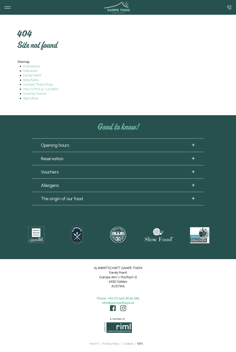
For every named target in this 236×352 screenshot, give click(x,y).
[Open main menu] (7, 7)
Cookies (128, 343)
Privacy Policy (111, 343)
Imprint (94, 343)
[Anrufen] (229, 7)
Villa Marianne (140, 343)
